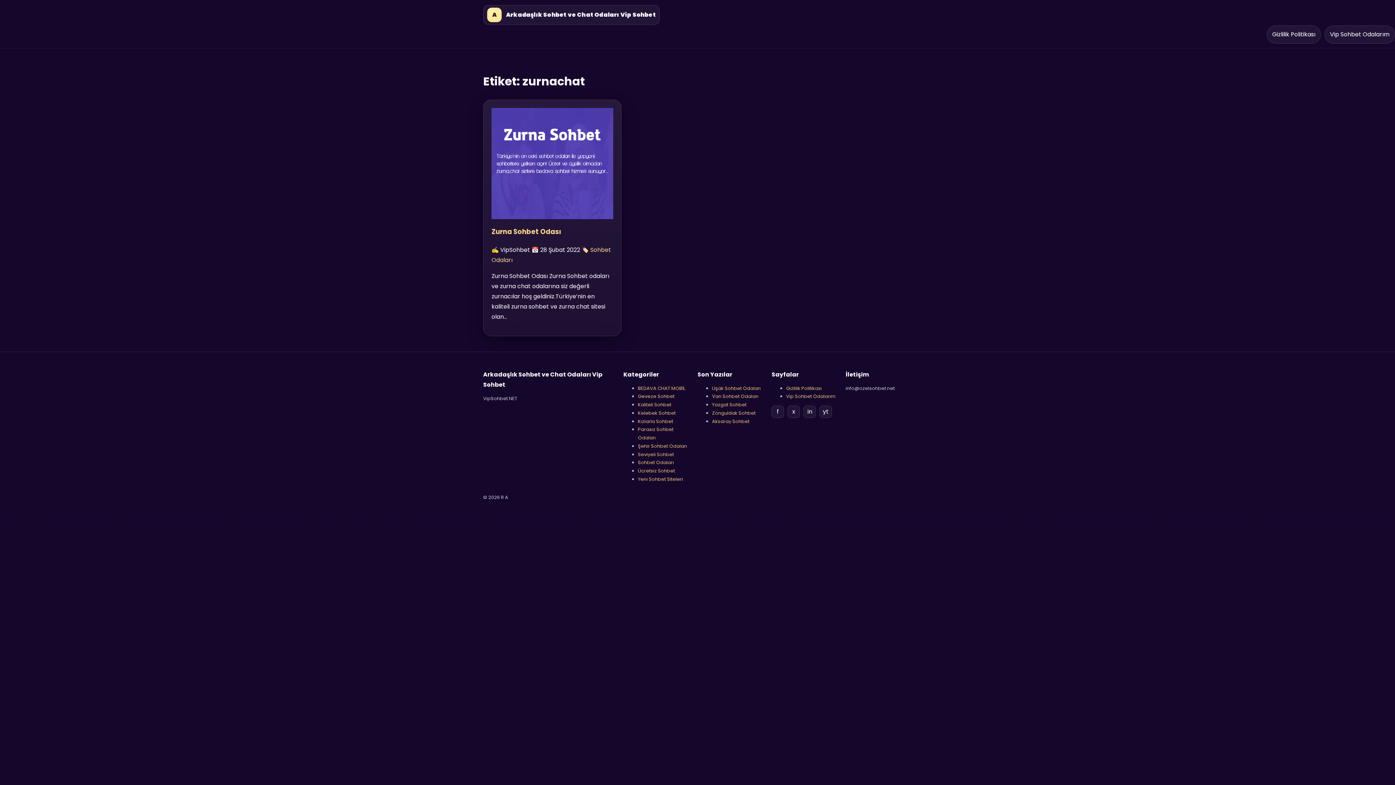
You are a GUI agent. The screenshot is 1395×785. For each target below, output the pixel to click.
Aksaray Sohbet (730, 421)
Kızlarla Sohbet (655, 421)
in (810, 411)
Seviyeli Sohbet (656, 454)
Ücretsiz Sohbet (656, 470)
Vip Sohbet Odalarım (1360, 34)
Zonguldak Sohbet (734, 413)
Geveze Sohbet (656, 396)
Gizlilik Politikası (1293, 34)
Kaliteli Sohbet (654, 404)
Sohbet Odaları (656, 462)
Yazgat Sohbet (729, 404)
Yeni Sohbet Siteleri (660, 479)
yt (826, 411)
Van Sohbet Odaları (735, 396)
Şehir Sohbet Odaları (662, 446)
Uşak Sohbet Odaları (736, 388)
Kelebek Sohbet (657, 413)
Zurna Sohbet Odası (526, 232)
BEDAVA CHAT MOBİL (661, 388)
